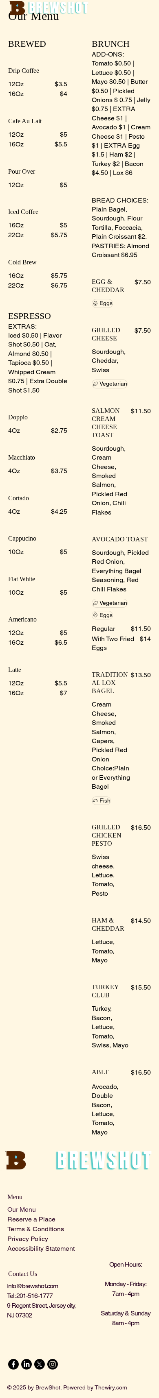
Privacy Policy (27, 1239)
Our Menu (21, 1209)
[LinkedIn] (26, 1364)
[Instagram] (52, 1364)
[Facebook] (13, 1364)
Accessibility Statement (41, 1248)
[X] (39, 1364)
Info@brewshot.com (32, 1286)
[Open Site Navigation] (148, 8)
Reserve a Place (31, 1219)
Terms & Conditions (35, 1229)
